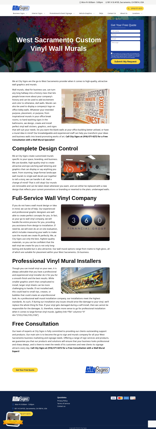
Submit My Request (125, 61)
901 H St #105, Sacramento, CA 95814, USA (125, 2)
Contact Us (112, 13)
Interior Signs (37, 13)
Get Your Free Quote (25, 370)
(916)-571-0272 (136, 8)
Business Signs (19, 13)
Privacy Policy (62, 401)
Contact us (61, 406)
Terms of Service (63, 403)
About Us (123, 13)
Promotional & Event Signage (61, 13)
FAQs (101, 13)
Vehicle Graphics (85, 13)
